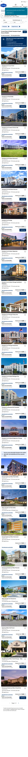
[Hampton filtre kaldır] (8, 26)
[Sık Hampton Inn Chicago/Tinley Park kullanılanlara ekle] (25, 315)
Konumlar (3, 10)
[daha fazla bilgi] (25, 72)
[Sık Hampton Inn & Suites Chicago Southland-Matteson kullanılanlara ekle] (25, 282)
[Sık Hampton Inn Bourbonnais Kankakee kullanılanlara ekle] (25, 408)
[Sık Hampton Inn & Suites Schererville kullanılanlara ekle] (25, 128)
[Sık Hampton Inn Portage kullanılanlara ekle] (25, 221)
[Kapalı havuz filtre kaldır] (19, 26)
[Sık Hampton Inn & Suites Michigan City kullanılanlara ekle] (25, 377)
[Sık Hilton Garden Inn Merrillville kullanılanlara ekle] (25, 508)
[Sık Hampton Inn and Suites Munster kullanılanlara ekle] (25, 190)
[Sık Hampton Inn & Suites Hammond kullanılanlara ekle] (25, 159)
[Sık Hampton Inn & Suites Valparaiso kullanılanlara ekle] (25, 252)
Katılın (20, 6)
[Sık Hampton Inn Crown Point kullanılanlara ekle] (25, 66)
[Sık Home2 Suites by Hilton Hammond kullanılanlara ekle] (25, 537)
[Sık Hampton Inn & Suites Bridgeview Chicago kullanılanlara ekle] (25, 439)
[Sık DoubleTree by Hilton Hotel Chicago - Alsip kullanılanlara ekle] (25, 659)
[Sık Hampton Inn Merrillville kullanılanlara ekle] (25, 97)
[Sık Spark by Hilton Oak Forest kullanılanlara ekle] (25, 628)
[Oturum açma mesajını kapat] (26, 9)
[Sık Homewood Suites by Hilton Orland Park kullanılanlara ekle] (25, 688)
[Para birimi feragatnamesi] (21, 20)
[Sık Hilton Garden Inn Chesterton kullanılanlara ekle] (25, 599)
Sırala (4, 20)
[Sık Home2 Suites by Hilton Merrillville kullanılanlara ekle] (25, 477)
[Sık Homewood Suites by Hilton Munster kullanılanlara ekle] (25, 568)
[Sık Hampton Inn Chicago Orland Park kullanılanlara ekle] (25, 346)
